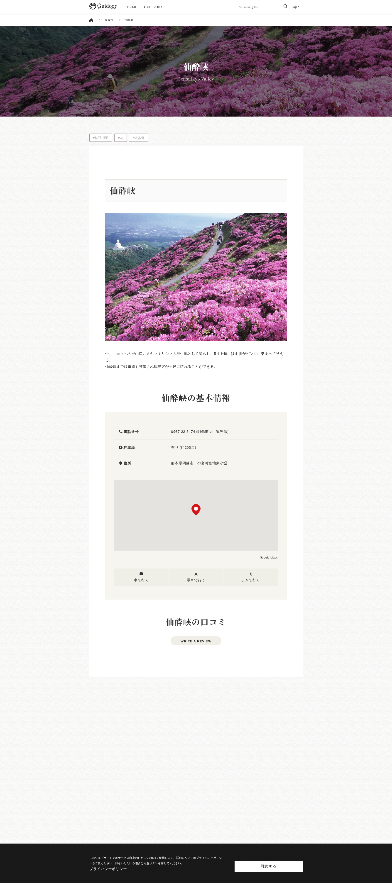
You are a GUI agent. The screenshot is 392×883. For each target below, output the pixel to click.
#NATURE (100, 137)
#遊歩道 (139, 137)
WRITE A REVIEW (196, 641)
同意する (268, 866)
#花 (120, 137)
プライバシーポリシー (108, 868)
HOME (132, 7)
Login (295, 7)
